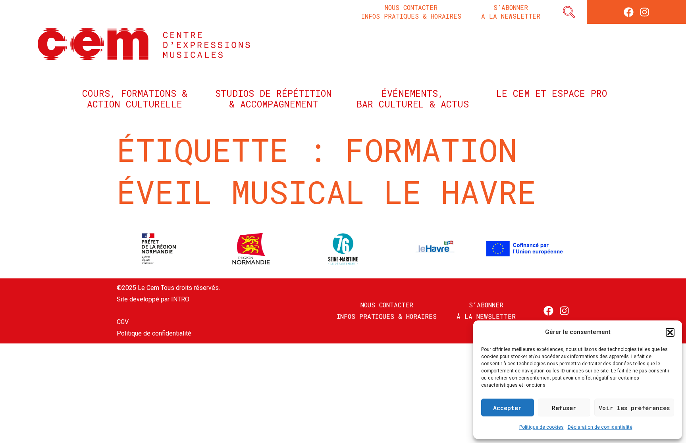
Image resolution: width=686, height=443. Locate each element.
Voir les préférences (634, 408)
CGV (123, 322)
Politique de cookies (541, 427)
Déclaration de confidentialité (600, 427)
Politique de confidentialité (154, 333)
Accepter (507, 408)
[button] (670, 332)
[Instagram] (644, 12)
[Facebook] (629, 12)
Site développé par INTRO (153, 299)
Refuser (564, 408)
